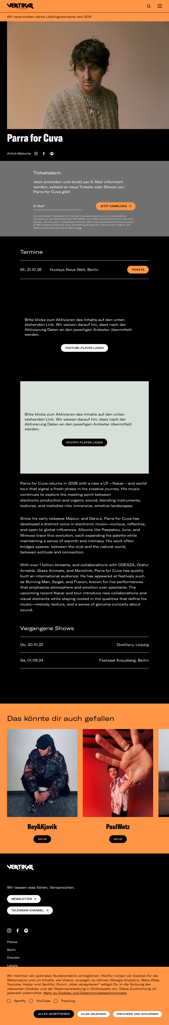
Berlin (11, 950)
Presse (12, 942)
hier (79, 227)
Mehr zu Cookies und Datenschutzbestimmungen (85, 993)
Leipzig (12, 965)
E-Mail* (39, 206)
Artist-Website (19, 153)
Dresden (13, 957)
